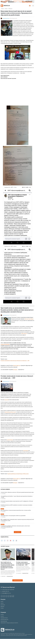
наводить (7, 399)
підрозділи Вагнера (5, 344)
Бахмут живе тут (16, 478)
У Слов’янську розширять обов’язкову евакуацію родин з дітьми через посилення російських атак (15, 526)
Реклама (2, 608)
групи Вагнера (10, 439)
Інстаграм (15, 369)
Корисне (2, 603)
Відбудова (2, 606)
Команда (2, 614)
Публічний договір (4, 621)
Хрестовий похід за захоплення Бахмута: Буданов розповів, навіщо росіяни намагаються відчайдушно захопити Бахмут (7, 565)
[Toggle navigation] (33, 6)
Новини (2, 601)
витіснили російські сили (10, 412)
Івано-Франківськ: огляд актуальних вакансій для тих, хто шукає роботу (16, 510)
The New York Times (29, 318)
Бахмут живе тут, (16, 365)
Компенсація (3, 604)
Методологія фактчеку (4, 619)
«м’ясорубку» (25, 450)
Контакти (2, 616)
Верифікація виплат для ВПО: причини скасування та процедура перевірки (16, 505)
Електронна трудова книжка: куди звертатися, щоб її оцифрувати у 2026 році (17, 501)
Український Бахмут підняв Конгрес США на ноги (18, 473)
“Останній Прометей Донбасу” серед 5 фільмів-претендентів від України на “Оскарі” (16, 497)
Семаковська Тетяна (6, 18)
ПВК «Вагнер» (24, 333)
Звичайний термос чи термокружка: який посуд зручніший (13, 515)
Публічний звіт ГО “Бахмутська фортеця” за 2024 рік (9, 622)
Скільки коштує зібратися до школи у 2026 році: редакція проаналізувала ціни (17, 492)
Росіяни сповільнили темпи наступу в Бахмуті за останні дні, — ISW (15, 360)
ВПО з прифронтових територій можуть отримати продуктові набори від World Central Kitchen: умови (17, 520)
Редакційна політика (4, 617)
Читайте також (5, 546)
